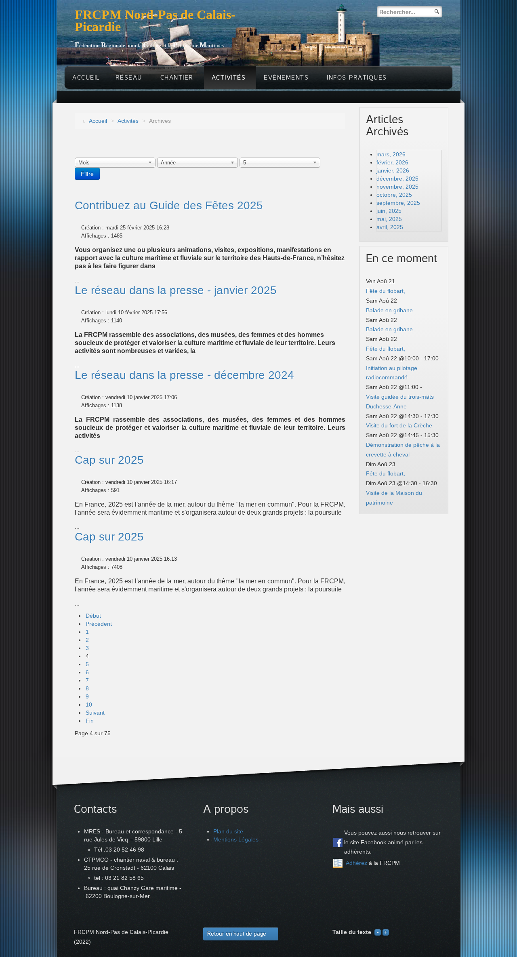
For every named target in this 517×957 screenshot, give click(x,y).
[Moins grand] (377, 932)
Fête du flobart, (385, 291)
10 (89, 704)
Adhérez (356, 863)
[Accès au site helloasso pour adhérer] (338, 863)
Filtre (87, 174)
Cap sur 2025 (109, 460)
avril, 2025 (389, 227)
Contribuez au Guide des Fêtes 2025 (169, 205)
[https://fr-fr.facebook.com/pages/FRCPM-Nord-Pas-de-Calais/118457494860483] (338, 842)
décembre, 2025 (397, 178)
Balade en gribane (389, 310)
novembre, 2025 (397, 186)
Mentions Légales (235, 839)
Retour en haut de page (236, 934)
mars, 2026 (391, 154)
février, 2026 (392, 162)
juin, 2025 (388, 211)
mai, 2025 (389, 219)
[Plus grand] (385, 932)
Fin (90, 720)
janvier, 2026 (392, 170)
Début (93, 615)
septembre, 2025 (398, 203)
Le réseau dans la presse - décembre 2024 (184, 375)
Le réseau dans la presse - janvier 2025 (176, 290)
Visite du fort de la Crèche (399, 425)
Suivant (95, 712)
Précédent (99, 623)
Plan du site (228, 831)
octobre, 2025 (394, 194)
